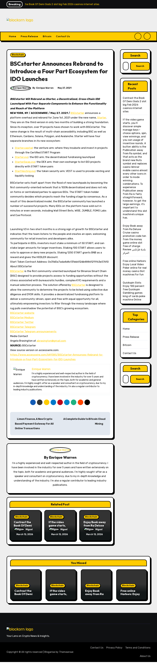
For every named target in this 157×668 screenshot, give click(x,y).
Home (12, 36)
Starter (101, 117)
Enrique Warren (45, 88)
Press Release (29, 36)
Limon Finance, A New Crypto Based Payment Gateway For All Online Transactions (34, 424)
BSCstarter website (22, 312)
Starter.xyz (21, 157)
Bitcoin (47, 36)
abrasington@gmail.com (51, 340)
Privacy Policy (114, 647)
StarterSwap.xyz (25, 161)
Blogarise (49, 651)
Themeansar (66, 651)
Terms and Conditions (137, 647)
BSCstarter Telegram (23, 326)
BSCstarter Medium (22, 317)
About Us (145, 656)
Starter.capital (24, 147)
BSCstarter (77, 112)
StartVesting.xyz (25, 171)
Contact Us (63, 36)
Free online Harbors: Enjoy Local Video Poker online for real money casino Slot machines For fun (135, 268)
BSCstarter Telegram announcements (33, 331)
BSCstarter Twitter (22, 322)
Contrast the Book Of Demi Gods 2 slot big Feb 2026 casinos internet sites (134, 105)
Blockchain (18, 54)
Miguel (29, 529)
